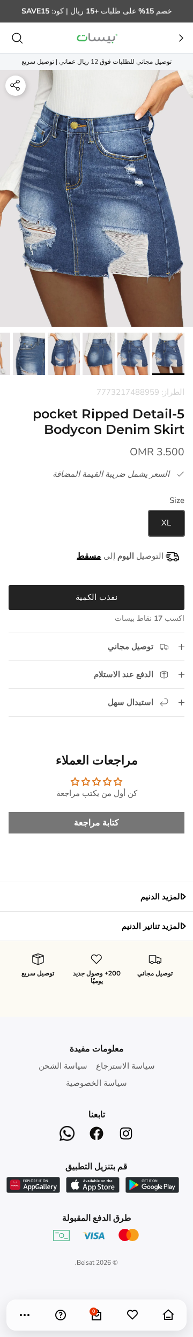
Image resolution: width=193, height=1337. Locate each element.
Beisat (85, 1262)
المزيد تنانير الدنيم (152, 926)
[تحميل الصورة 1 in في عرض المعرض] (96, 198)
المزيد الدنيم (161, 896)
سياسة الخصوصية (96, 1083)
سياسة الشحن (63, 1066)
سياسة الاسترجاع (125, 1066)
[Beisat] (96, 38)
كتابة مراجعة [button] (96, 823)
